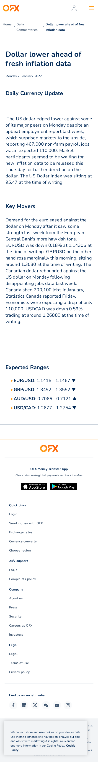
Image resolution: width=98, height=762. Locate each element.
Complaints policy (22, 579)
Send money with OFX (26, 523)
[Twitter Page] (35, 705)
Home (7, 24)
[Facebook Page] (13, 705)
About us (16, 598)
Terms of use (19, 663)
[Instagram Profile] (68, 705)
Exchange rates (20, 532)
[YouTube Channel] (57, 705)
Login (13, 514)
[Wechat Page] (46, 705)
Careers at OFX (20, 625)
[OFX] (11, 8)
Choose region (20, 550)
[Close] (80, 726)
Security (15, 616)
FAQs (13, 570)
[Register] (74, 8)
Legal (13, 654)
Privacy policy (19, 672)
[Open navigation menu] (91, 8)
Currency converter (23, 541)
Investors (16, 634)
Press (13, 607)
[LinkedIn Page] (24, 705)
